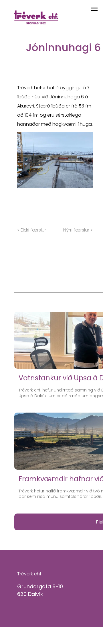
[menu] (94, 9)
